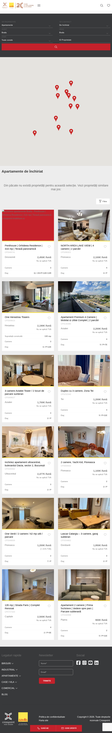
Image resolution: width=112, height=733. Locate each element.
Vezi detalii (28, 225)
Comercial (8, 688)
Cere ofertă (70, 728)
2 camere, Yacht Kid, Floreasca (78, 462)
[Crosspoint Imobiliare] (18, 5)
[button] (35, 133)
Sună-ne (45, 728)
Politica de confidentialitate (52, 717)
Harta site (43, 720)
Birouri (6, 663)
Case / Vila (8, 682)
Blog (5, 694)
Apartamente (10, 676)
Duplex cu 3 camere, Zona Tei (77, 390)
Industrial (8, 670)
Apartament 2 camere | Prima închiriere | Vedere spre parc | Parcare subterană (77, 608)
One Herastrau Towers (17, 317)
